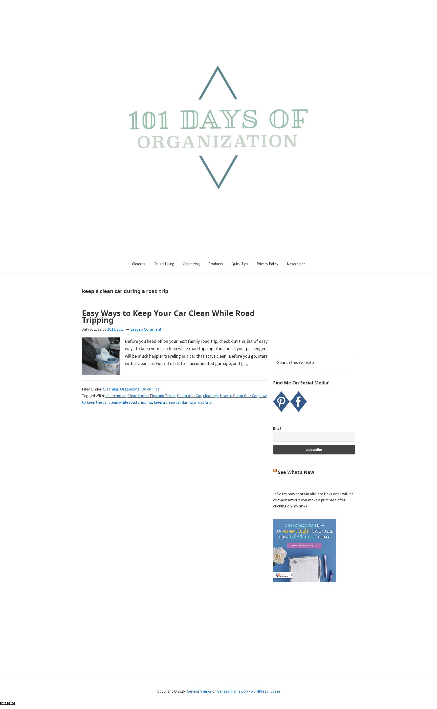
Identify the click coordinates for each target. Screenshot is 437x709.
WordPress (259, 691)
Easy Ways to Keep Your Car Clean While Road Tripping (168, 316)
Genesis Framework (232, 691)
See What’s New (296, 472)
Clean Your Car (189, 395)
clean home (115, 395)
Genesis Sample (199, 691)
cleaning (210, 395)
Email (277, 428)
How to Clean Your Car (238, 395)
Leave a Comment (146, 329)
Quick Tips (150, 389)
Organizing (130, 389)
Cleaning (110, 389)
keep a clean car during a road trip (183, 402)
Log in (275, 691)
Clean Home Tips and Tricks (151, 395)
